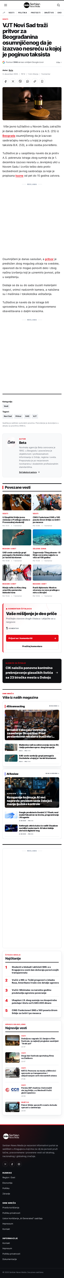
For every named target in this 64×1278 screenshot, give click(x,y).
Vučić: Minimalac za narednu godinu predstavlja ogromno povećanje (31, 991)
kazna (19, 175)
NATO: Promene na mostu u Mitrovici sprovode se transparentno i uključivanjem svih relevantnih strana (39, 1073)
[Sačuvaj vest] (42, 81)
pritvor (49, 259)
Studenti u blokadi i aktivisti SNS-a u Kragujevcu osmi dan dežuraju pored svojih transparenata (35, 970)
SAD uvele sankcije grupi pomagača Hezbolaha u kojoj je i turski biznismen (16, 555)
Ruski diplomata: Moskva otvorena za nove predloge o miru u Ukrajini (46, 590)
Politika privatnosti (11, 1213)
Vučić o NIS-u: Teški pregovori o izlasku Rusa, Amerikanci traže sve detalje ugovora (35, 981)
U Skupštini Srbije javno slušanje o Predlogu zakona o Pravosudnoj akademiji (16, 519)
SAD (27, 416)
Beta (11, 70)
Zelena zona (39, 549)
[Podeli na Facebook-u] (5, 81)
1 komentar (45, 74)
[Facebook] (12, 1164)
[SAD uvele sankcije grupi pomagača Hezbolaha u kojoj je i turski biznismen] (11, 758)
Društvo (49, 13)
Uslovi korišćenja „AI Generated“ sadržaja (22, 1218)
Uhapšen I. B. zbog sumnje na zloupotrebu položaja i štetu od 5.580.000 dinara (34, 1001)
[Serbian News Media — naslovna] (32, 5)
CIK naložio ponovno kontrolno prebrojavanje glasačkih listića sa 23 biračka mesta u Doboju (29, 672)
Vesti (11, 13)
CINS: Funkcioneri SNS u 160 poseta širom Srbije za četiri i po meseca (46, 519)
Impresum (7, 1248)
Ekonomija (7, 1183)
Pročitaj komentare (32, 646)
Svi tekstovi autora (28, 472)
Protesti (35, 13)
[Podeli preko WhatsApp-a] (27, 81)
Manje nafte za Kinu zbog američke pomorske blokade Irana (14, 590)
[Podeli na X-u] (13, 81)
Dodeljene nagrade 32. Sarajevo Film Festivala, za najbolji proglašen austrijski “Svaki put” (40, 1041)
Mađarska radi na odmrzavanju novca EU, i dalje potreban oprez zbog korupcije (39, 746)
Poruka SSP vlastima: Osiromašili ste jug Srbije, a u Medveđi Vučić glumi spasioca (36, 1090)
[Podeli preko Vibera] (20, 81)
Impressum (7, 1223)
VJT (35, 416)
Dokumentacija (9, 1259)
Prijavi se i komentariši (32, 638)
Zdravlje (6, 1193)
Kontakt (6, 1229)
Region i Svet (9, 549)
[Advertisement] (32, 219)
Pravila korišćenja (10, 1207)
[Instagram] (19, 1164)
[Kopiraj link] (35, 81)
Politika (22, 13)
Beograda (8, 135)
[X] (5, 1164)
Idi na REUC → (54, 706)
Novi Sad (8, 416)
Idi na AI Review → (52, 773)
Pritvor (18, 416)
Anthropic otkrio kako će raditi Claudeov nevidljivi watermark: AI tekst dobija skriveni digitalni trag (38, 828)
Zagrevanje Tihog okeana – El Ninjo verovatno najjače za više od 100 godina (46, 555)
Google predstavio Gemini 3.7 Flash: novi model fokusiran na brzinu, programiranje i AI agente (39, 815)
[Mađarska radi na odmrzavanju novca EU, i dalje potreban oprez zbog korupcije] (11, 747)
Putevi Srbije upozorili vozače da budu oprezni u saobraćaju (39, 1106)
